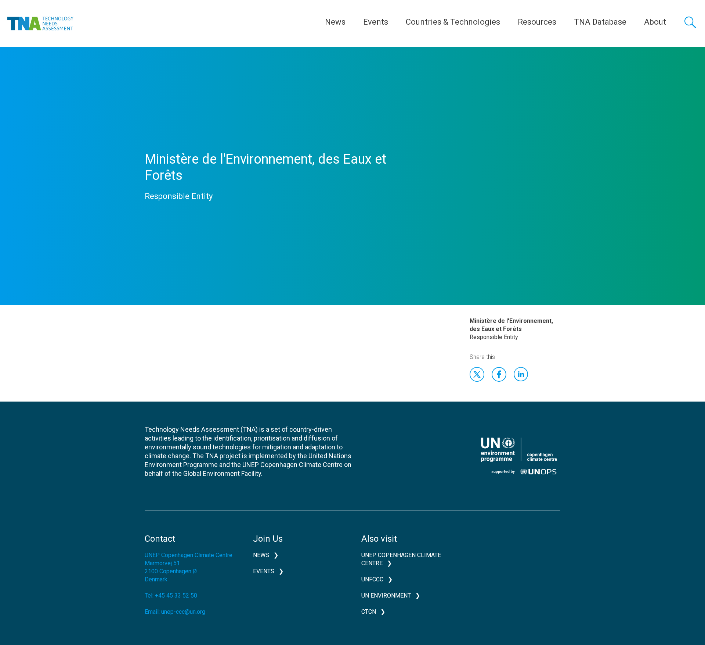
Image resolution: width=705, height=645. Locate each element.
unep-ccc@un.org (183, 611)
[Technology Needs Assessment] (40, 23)
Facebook (499, 374)
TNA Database (600, 21)
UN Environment (386, 595)
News (335, 21)
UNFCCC (372, 579)
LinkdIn (521, 374)
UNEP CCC (518, 456)
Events (375, 21)
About (655, 21)
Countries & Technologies (453, 21)
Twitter (477, 374)
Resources (537, 21)
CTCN (368, 611)
